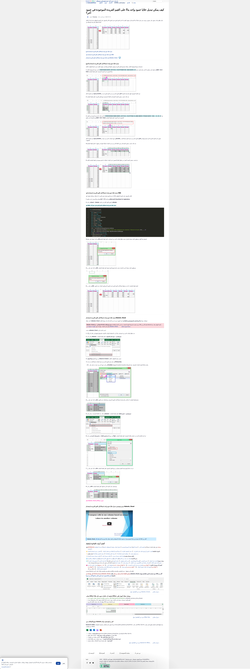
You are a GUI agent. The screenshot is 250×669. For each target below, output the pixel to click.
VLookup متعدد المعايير (98, 553)
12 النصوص (146, 565)
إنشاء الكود (134, 547)
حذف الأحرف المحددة (133, 565)
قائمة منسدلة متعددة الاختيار (94, 556)
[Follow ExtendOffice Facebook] (87, 663)
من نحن (138, 653)
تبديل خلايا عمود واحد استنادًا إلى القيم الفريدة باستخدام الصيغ (99, 51)
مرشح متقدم (126, 562)
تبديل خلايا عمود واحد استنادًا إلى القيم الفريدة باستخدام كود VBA (100, 54)
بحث (134, 2)
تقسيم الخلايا (100, 569)
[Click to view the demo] (119, 57)
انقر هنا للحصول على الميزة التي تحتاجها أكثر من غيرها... (101, 575)
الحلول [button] (100, 2)
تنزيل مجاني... (156, 591)
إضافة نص (140, 565)
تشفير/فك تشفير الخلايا (156, 562)
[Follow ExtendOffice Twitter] (90, 663)
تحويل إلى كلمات (147, 567)
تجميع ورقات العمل (93, 561)
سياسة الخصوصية (125, 653)
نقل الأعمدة (116, 558)
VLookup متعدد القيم (110, 553)
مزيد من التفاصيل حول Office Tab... (142, 617)
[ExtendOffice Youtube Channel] (93, 663)
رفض (64, 663)
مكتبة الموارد (115, 561)
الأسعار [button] (110, 2)
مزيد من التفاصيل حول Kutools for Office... (140, 642)
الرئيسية (92, 653)
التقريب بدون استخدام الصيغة (94, 551)
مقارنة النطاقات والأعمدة (93, 558)
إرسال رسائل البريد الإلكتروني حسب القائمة (140, 562)
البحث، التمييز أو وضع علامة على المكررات (143, 551)
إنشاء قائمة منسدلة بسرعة (118, 556)
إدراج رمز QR (105, 567)
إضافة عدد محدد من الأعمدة (125, 558)
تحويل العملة (140, 567)
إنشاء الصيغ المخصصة (126, 547)
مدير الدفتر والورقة (125, 561)
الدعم (128, 2)
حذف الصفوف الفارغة (127, 551)
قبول (58, 663)
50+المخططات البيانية (119, 565)
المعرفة (103, 653)
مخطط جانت (110, 565)
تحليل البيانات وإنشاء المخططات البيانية (111, 547)
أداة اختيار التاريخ (103, 561)
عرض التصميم (144, 561)
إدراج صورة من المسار (114, 567)
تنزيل (105, 2)
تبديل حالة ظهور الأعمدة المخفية (106, 558)
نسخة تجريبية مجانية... (126, 326)
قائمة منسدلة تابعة (106, 556)
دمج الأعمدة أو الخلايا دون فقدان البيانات (111, 551)
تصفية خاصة (118, 562)
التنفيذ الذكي (142, 547)
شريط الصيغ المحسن (135, 561)
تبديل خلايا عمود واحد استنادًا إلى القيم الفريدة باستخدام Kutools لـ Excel (101, 57)
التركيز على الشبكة (153, 561)
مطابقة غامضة (125, 553)
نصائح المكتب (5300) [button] (119, 2)
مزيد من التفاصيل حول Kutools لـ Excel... (140, 591)
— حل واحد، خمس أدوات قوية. (102, 1)
